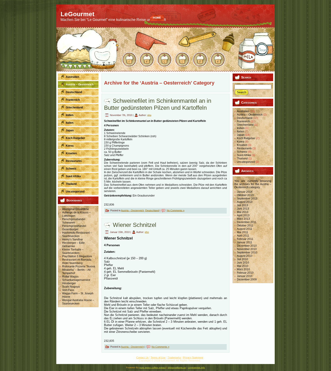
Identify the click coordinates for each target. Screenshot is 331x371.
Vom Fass (68, 290)
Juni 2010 (243, 262)
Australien (243, 111)
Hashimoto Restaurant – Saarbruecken (77, 234)
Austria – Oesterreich (250, 114)
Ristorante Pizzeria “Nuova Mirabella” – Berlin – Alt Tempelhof (78, 270)
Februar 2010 (245, 272)
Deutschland (152, 210)
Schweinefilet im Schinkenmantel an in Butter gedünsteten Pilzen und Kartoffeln (157, 104)
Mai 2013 (242, 212)
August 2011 (244, 228)
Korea (240, 141)
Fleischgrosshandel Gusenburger (74, 227)
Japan (241, 134)
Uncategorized (246, 161)
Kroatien (242, 145)
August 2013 (244, 201)
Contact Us (142, 357)
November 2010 (247, 249)
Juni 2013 (243, 208)
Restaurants (244, 148)
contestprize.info (196, 367)
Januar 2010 (244, 276)
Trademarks (174, 357)
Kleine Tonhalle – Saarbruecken (73, 251)
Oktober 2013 (245, 195)
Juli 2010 (242, 259)
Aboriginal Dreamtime (75, 209)
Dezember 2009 (247, 279)
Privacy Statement (193, 357)
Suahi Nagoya (71, 286)
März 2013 (243, 218)
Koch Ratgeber (246, 138)
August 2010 (244, 255)
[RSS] (61, 359)
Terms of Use (158, 357)
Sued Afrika (244, 155)
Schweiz (242, 151)
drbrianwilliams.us (177, 367)
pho (149, 115)
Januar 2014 (244, 191)
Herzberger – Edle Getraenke (73, 244)
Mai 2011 (242, 232)
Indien (241, 128)
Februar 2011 (245, 239)
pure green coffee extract (152, 367)
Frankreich (243, 121)
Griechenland (245, 124)
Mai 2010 (242, 266)
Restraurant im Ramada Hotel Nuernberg (76, 261)
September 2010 (247, 252)
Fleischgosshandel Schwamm (73, 221)
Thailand (242, 158)
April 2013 (243, 215)
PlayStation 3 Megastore (77, 256)
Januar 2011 (244, 242)
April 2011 (243, 235)
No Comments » (175, 210)
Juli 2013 (242, 205)
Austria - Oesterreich (132, 210)
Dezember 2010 (247, 245)
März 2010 (243, 269)
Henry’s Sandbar (72, 239)
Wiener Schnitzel (134, 224)
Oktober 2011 (245, 225)
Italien (240, 131)
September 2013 (247, 198)
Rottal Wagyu (70, 276)
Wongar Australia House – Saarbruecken (78, 302)
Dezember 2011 (246, 222)
